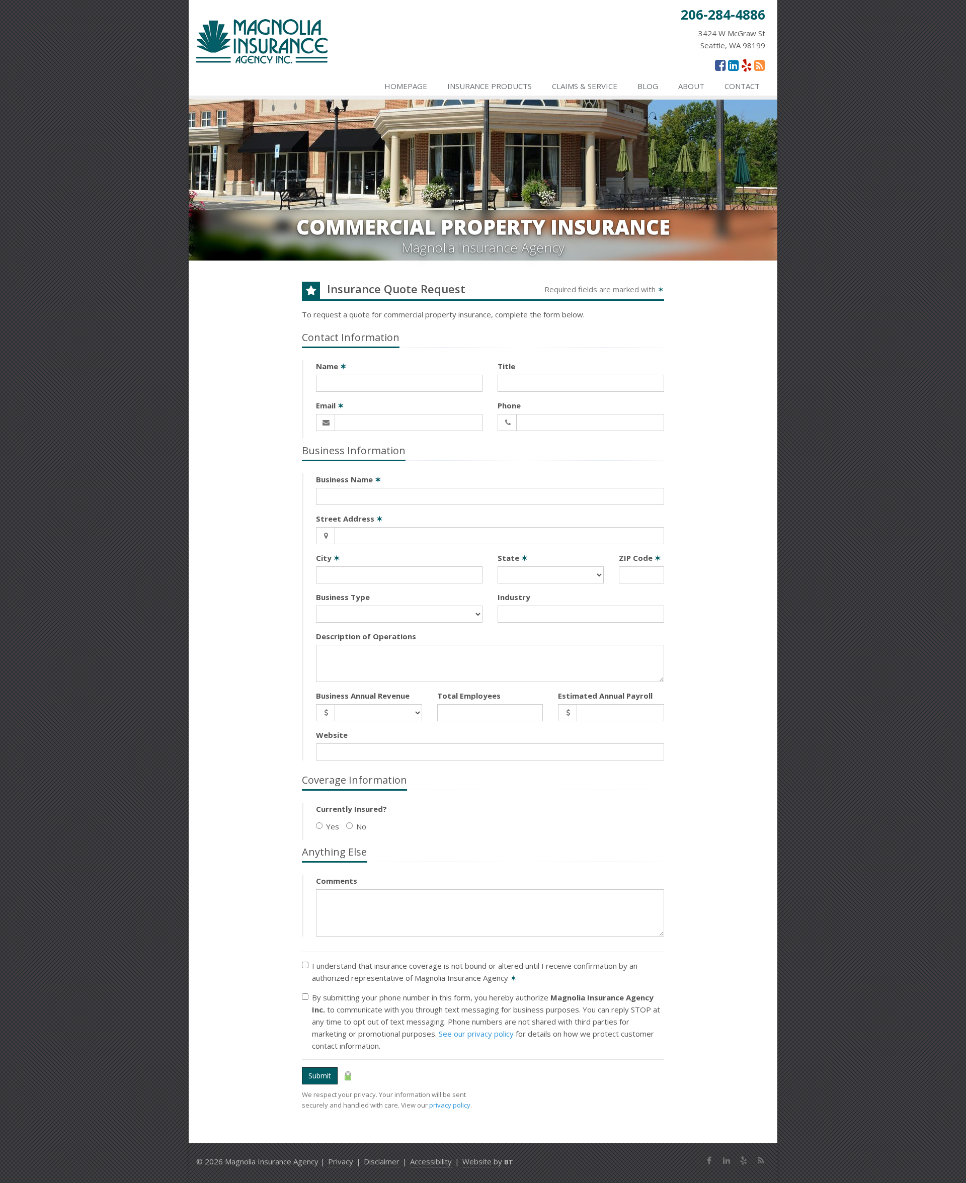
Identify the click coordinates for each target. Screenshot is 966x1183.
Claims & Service (584, 86)
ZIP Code (640, 558)
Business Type (343, 597)
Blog (647, 86)
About (691, 86)
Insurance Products (489, 86)
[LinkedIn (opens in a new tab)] (733, 64)
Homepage (405, 86)
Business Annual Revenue (363, 696)
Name (331, 366)
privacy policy (449, 1105)
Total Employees (469, 696)
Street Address (349, 519)
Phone (509, 405)
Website (332, 735)
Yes (332, 826)
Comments (336, 881)
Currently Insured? (351, 809)
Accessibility (431, 1161)
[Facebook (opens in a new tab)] (720, 64)
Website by (487, 1161)
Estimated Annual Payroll (605, 696)
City (328, 558)
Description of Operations (366, 636)
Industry (514, 597)
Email (330, 405)
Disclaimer (381, 1161)
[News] (759, 64)
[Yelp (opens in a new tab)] (746, 64)
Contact (742, 86)
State (513, 558)
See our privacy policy (476, 1034)
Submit (319, 1075)
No (361, 826)
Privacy (340, 1161)
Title (506, 366)
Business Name (348, 479)
